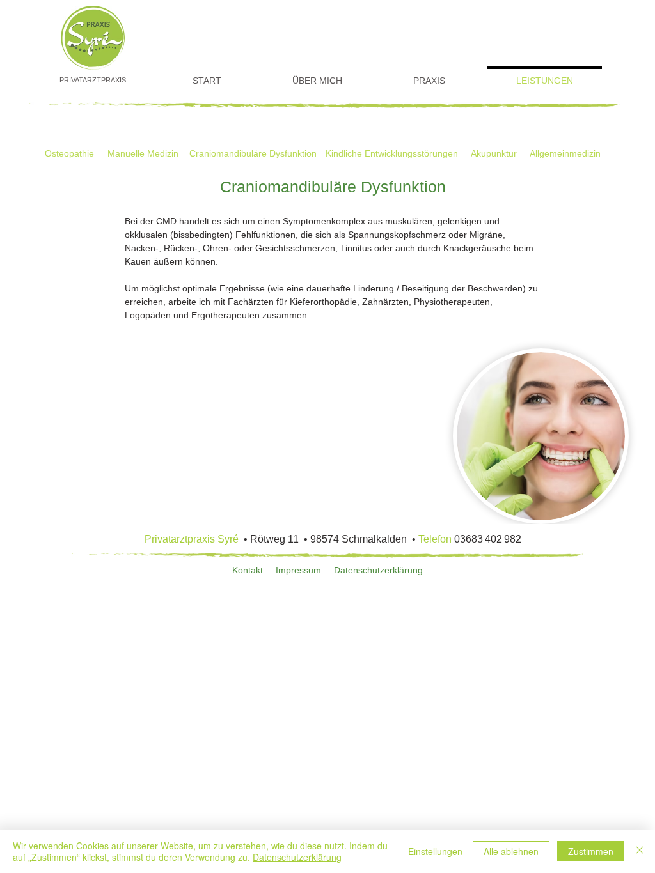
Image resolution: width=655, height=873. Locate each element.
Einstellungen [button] (435, 851)
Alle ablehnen (511, 851)
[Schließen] (639, 851)
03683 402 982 (487, 539)
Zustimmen (590, 851)
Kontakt (247, 570)
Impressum (298, 570)
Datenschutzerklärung (378, 570)
